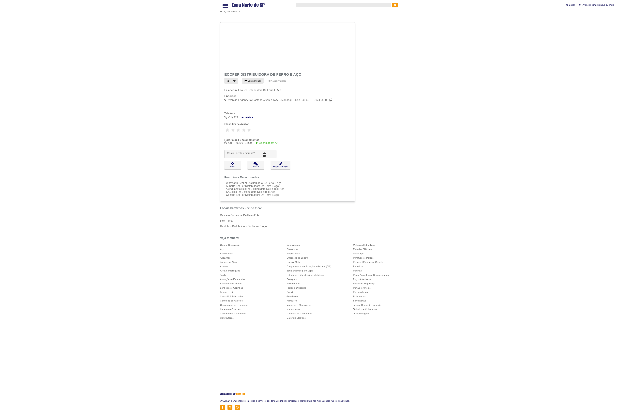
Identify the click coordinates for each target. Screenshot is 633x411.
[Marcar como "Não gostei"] (235, 81)
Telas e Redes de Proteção (367, 305)
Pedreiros (358, 266)
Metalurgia (358, 253)
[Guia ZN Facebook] (223, 407)
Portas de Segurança (364, 283)
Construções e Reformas (233, 313)
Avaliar (256, 167)
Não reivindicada (278, 81)
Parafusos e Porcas (363, 257)
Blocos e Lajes (227, 292)
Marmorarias (293, 309)
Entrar (572, 5)
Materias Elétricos (362, 249)
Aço (222, 249)
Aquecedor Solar (229, 262)
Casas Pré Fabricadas (231, 296)
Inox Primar (226, 220)
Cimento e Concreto (230, 309)
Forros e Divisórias (296, 287)
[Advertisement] (288, 47)
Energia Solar (293, 262)
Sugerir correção (280, 167)
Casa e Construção (230, 245)
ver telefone (247, 117)
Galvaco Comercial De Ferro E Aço (240, 215)
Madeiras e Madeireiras (298, 305)
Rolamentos (359, 296)
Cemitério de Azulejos (231, 300)
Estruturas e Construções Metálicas (305, 275)
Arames (224, 266)
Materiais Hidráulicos (364, 245)
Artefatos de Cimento (231, 283)
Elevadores (292, 249)
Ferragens (291, 279)
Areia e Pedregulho (230, 270)
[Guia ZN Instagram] (238, 407)
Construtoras (227, 317)
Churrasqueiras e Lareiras (233, 305)
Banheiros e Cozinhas (231, 287)
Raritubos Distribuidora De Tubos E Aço (243, 226)
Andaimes (225, 257)
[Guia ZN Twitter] (230, 407)
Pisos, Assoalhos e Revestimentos (371, 275)
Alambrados (226, 253)
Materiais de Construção (299, 313)
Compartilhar (254, 80)
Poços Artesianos (362, 279)
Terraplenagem (361, 313)
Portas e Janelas (362, 287)
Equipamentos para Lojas (299, 270)
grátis (611, 5)
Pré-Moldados (360, 292)
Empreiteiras (293, 253)
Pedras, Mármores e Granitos (368, 262)
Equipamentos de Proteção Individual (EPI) (308, 266)
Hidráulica (291, 300)
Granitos (290, 292)
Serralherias (359, 300)
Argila (223, 275)
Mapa (232, 167)
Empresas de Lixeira (297, 257)
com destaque (598, 5)
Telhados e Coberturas (365, 309)
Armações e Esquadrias (232, 279)
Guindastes (292, 296)
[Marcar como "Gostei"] (228, 81)
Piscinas (357, 270)
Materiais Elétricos (296, 317)
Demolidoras (293, 245)
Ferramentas (293, 283)
